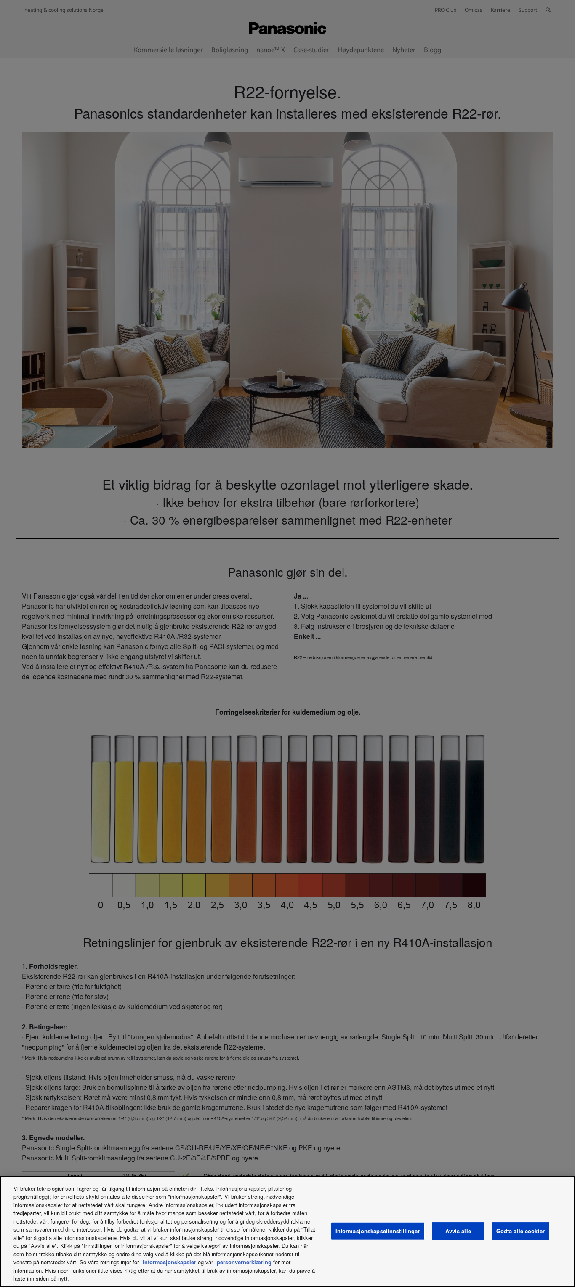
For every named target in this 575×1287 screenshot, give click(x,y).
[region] (287, 1231)
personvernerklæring (244, 1262)
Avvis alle (458, 1231)
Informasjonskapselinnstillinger (377, 1231)
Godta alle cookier (520, 1231)
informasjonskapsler (169, 1262)
